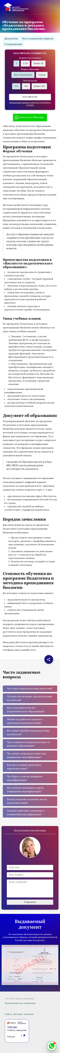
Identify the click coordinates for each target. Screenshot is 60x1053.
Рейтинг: (11, 1037)
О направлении (13, 44)
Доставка (18, 1014)
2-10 (25, 63)
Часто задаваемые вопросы (37, 38)
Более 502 (39, 86)
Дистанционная (23, 74)
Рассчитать (30, 97)
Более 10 (38, 63)
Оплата (8, 1014)
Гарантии (29, 1014)
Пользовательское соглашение (20, 1003)
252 (16, 86)
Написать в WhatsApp (31, 117)
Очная (41, 74)
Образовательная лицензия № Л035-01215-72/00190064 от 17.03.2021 (30, 104)
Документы (11, 38)
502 (26, 86)
